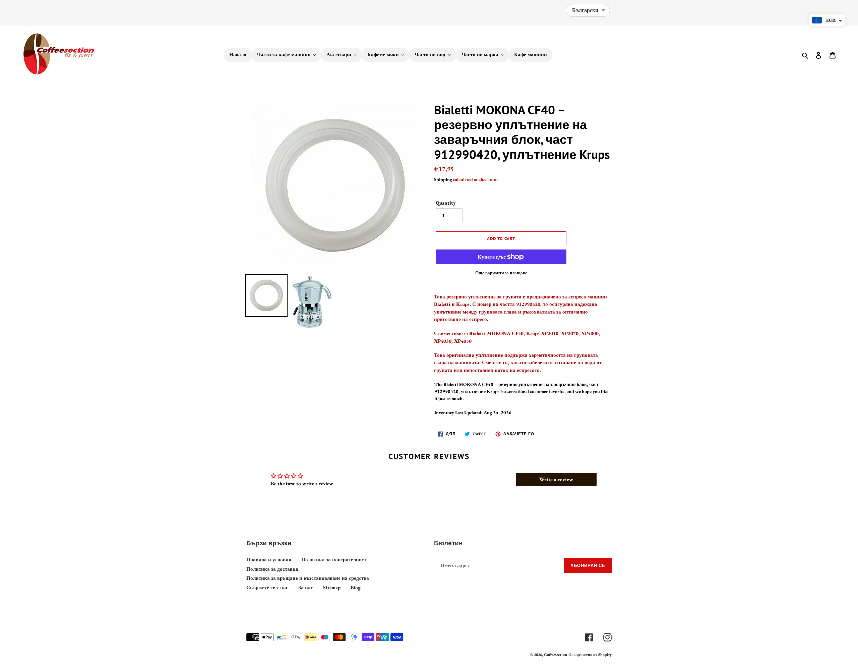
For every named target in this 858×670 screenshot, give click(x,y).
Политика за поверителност (333, 559)
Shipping (443, 179)
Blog (356, 587)
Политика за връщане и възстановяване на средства (307, 578)
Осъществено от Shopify (590, 654)
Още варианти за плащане (501, 273)
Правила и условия (268, 559)
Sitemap (332, 587)
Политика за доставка (272, 569)
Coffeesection (555, 654)
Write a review (556, 479)
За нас (305, 587)
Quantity (445, 203)
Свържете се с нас (267, 587)
